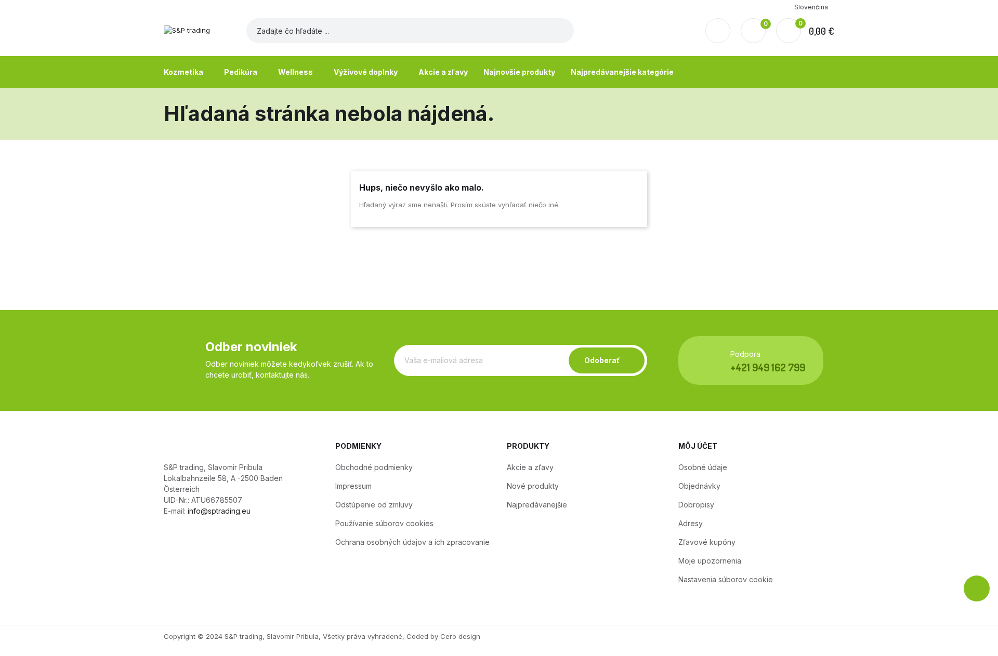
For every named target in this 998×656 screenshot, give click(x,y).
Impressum (353, 485)
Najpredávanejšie (537, 504)
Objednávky (699, 485)
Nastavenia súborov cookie (725, 579)
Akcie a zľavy (530, 467)
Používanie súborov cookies (384, 523)
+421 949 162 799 (767, 367)
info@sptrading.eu (219, 510)
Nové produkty (533, 485)
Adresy (690, 523)
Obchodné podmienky (374, 467)
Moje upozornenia (709, 560)
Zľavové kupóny (707, 542)
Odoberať (602, 360)
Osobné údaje (702, 467)
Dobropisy (696, 504)
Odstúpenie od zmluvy (374, 504)
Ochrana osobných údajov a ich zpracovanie (412, 542)
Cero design (460, 636)
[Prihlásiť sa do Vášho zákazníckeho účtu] (717, 30)
